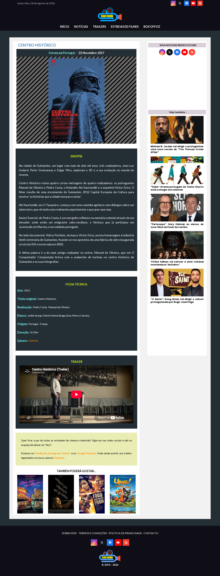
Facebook (41, 453)
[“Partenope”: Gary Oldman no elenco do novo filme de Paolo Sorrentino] (177, 211)
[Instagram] (173, 3)
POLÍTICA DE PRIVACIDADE (125, 533)
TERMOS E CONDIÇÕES (92, 533)
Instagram (54, 453)
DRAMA (33, 340)
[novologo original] (110, 14)
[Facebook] (186, 3)
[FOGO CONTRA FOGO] (92, 494)
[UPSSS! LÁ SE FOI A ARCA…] (123, 494)
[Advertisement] (177, 83)
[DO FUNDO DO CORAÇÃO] (30, 494)
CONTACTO (150, 533)
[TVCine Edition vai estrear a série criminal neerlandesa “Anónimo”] (177, 248)
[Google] (200, 3)
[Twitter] (179, 3)
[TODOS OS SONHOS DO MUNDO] (61, 494)
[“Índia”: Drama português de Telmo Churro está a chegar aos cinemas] (177, 173)
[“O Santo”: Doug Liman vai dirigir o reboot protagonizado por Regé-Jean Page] (177, 286)
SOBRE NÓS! (69, 533)
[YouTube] (193, 3)
